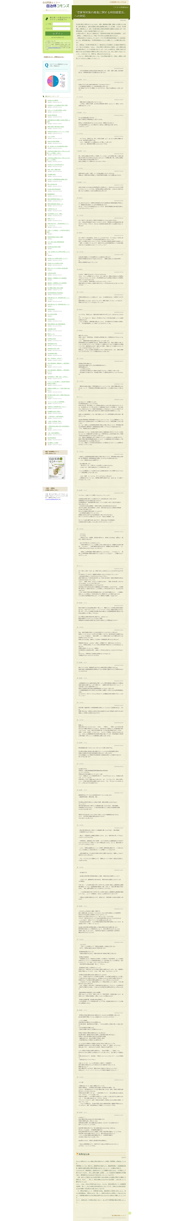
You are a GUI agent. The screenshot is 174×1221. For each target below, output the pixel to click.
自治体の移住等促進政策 (54, 190)
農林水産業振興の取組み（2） (55, 199)
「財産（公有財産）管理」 (54, 422)
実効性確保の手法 (54, 344)
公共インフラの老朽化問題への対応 (56, 111)
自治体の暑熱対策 (54, 116)
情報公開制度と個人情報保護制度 (56, 324)
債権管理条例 (54, 310)
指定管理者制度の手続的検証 (55, 293)
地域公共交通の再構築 (54, 142)
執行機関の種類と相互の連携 (55, 288)
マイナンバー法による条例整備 (56, 402)
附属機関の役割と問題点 (54, 412)
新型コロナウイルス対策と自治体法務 (57, 269)
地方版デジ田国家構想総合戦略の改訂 (57, 180)
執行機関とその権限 (54, 443)
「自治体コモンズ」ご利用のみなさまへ (53, 57)
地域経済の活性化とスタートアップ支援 (58, 132)
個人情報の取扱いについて (119, 1215)
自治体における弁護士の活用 (55, 264)
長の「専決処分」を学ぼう (55, 359)
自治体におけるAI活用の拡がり (55, 165)
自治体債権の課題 (54, 354)
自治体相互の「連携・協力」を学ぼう (58, 377)
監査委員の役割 (54, 339)
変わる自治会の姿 (54, 185)
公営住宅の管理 (54, 274)
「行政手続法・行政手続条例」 (55, 417)
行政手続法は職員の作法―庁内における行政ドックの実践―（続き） (58, 153)
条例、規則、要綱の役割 (54, 170)
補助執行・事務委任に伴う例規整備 (56, 279)
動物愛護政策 (54, 195)
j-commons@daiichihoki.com (53, 47)
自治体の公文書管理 (54, 101)
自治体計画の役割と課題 (54, 247)
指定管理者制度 (54, 438)
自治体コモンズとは (118, 2)
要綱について (54, 219)
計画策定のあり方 (54, 209)
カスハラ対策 (54, 137)
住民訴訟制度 (54, 320)
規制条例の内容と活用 (54, 349)
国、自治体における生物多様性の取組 (57, 147)
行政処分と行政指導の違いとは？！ (56, 407)
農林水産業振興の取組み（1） (55, 204)
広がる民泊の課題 (52, 315)
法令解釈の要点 (54, 175)
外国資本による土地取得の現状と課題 (57, 106)
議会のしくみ (54, 334)
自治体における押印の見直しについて (57, 259)
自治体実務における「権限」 (55, 214)
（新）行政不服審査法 (54, 433)
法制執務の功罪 (54, 329)
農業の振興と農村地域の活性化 (55, 127)
